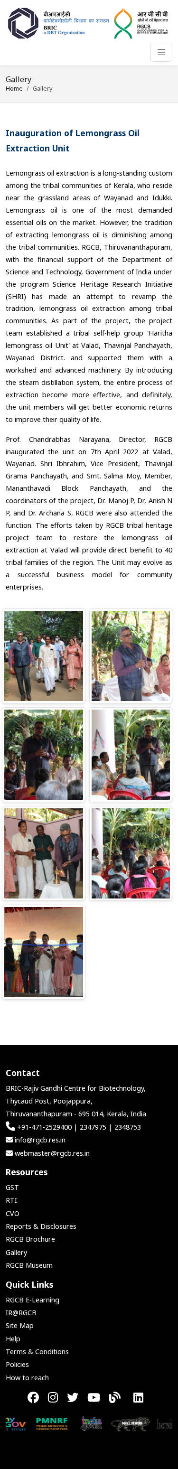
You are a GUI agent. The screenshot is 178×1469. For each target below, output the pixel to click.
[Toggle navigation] (161, 52)
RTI (11, 1200)
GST (12, 1187)
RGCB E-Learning (32, 1299)
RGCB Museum (29, 1265)
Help (13, 1338)
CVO (12, 1213)
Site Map (20, 1325)
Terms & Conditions (37, 1351)
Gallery (16, 1252)
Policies (17, 1364)
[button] (43, 655)
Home (14, 88)
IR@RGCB (21, 1312)
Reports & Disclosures (41, 1226)
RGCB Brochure (30, 1239)
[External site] (41, 1423)
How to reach (27, 1377)
